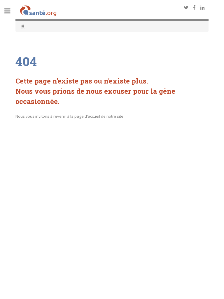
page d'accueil (87, 116)
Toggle (10, 11)
